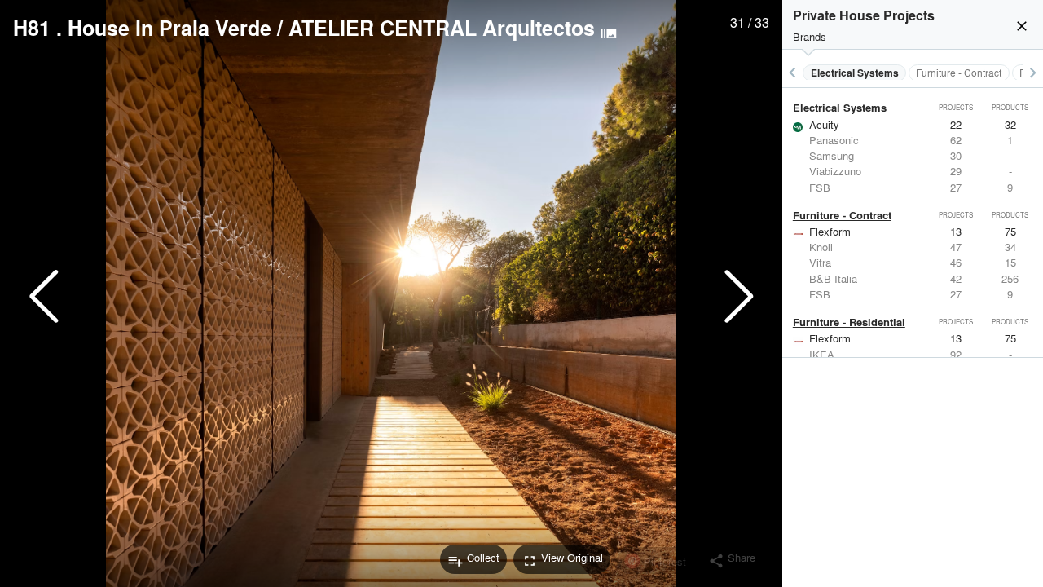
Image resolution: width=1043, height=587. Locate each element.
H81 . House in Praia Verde (142, 27)
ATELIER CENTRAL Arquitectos (441, 27)
